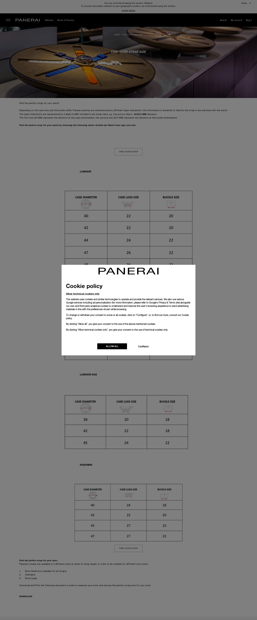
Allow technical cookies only (82, 293)
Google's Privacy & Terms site (164, 302)
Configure (143, 346)
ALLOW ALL (112, 346)
